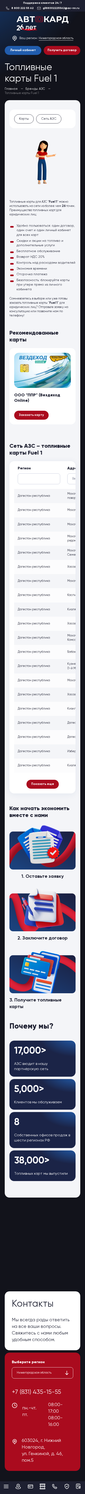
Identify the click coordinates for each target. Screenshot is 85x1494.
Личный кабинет (23, 50)
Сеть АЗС (48, 118)
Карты (24, 118)
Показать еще (42, 784)
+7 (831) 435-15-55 (36, 1392)
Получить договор (62, 50)
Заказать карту (31, 415)
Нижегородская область (56, 38)
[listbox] (42, 1373)
